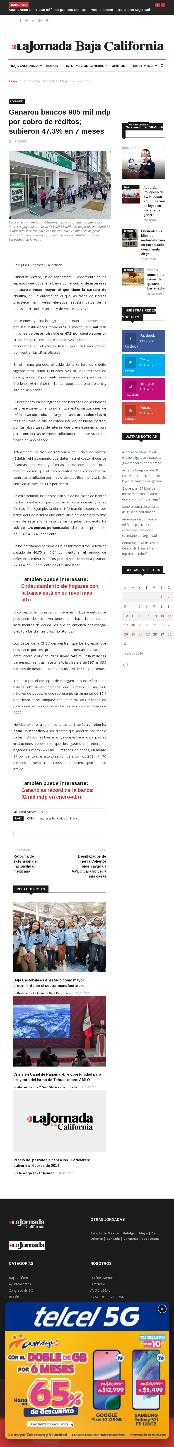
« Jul (125, 659)
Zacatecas (150, 1233)
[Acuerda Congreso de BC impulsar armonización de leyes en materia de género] (131, 190)
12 (140, 610)
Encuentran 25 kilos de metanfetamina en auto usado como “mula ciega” (141, 488)
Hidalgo (129, 1228)
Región (52, 60)
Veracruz (130, 1233)
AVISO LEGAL (100, 1285)
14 (155, 610)
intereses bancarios (52, 813)
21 (155, 620)
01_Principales (138, 119)
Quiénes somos (102, 1272)
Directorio (97, 1279)
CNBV (30, 813)
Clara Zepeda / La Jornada (35, 1168)
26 (140, 629)
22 (162, 620)
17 (126, 620)
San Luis (113, 1233)
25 (133, 629)
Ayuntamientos (20, 1279)
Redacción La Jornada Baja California (43, 988)
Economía (83, 76)
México (65, 76)
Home (13, 76)
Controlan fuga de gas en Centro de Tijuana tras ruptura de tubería (82, 4)
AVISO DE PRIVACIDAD (107, 1291)
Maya (143, 1228)
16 (169, 610)
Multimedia (143, 60)
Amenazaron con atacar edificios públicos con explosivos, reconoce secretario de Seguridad (140, 522)
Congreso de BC (21, 1285)
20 (148, 620)
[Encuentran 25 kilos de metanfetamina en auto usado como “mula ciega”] (130, 233)
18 (133, 620)
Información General (85, 60)
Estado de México (104, 1228)
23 (169, 620)
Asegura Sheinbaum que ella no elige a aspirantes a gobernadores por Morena (142, 452)
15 (162, 610)
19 (140, 620)
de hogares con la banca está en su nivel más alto (59, 587)
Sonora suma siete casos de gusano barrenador (156, 274)
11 (133, 610)
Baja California (25, 60)
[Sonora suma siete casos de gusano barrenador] (133, 272)
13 (148, 610)
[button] (157, 5)
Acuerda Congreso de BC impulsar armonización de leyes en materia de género (154, 196)
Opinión (119, 60)
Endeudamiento (40, 581)
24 (126, 629)
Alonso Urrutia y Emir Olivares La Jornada (47, 1082)
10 (126, 610)
